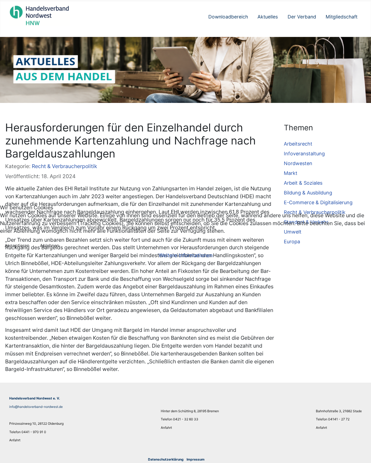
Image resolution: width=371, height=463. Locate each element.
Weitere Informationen (186, 255)
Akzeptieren (17, 245)
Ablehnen (49, 245)
